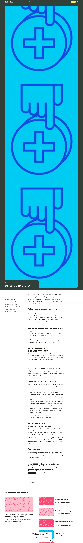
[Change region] (77, 1)
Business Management (17, 282)
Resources (24, 1)
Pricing (30, 1)
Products (18, 1)
